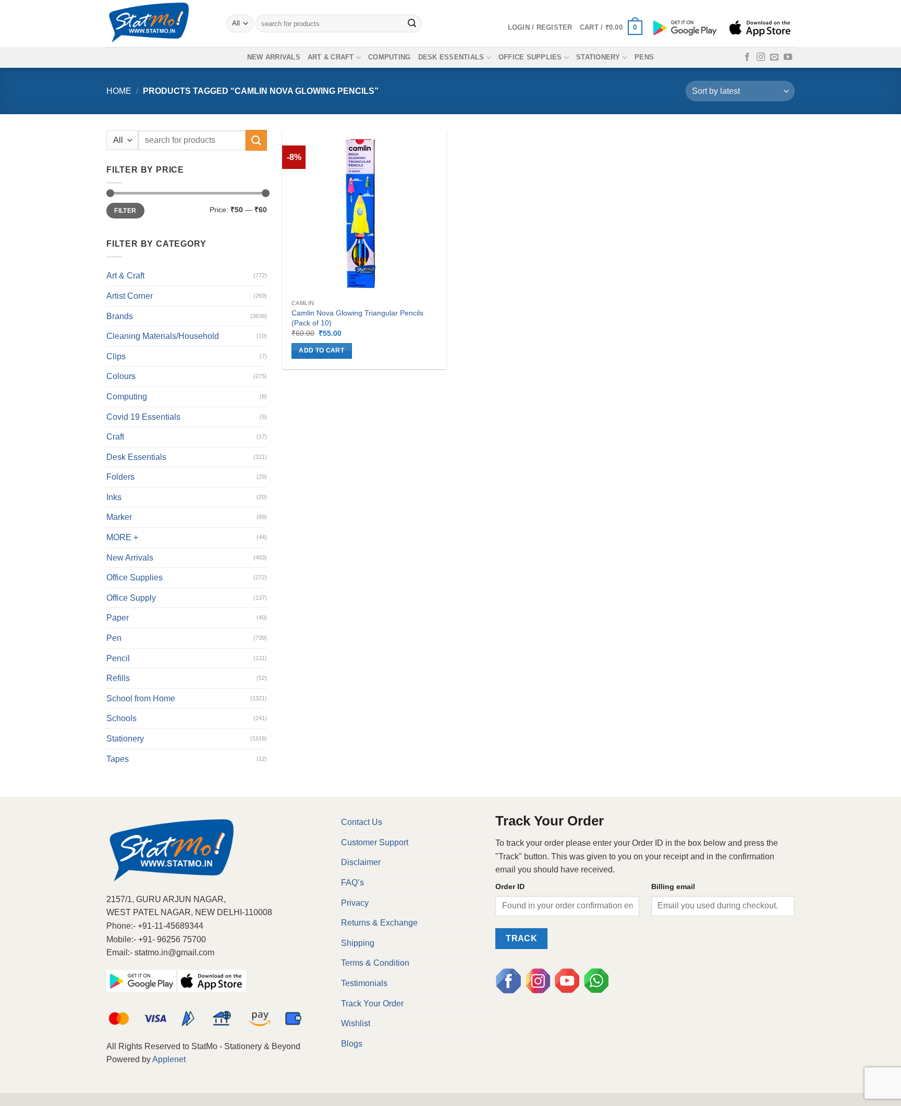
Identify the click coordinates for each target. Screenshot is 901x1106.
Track (521, 938)
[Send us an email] (774, 57)
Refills (118, 678)
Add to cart (321, 350)
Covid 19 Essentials (143, 416)
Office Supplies (530, 57)
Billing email (673, 886)
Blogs (351, 1043)
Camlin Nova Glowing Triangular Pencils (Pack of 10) (357, 318)
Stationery (598, 57)
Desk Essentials (451, 57)
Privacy (355, 902)
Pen (113, 638)
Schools (121, 718)
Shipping (357, 943)
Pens (644, 57)
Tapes (117, 759)
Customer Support (374, 842)
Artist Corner (129, 295)
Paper (117, 617)
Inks (113, 497)
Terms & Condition (375, 962)
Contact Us (361, 822)
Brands (119, 316)
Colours (121, 376)
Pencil (118, 658)
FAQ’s (352, 882)
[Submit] (412, 23)
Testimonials (364, 983)
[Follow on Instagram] (761, 57)
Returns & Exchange (379, 922)
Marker (119, 517)
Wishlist (355, 1023)
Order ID (510, 886)
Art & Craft (331, 57)
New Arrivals (273, 57)
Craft (115, 436)
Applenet (169, 1059)
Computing (389, 57)
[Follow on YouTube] (788, 57)
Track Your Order (372, 1003)
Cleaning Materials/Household (162, 336)
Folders (120, 476)
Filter (125, 210)
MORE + (122, 537)
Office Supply (131, 597)
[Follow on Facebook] (747, 57)
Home (118, 91)
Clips (116, 356)
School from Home (140, 698)
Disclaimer (361, 862)
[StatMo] (158, 23)
